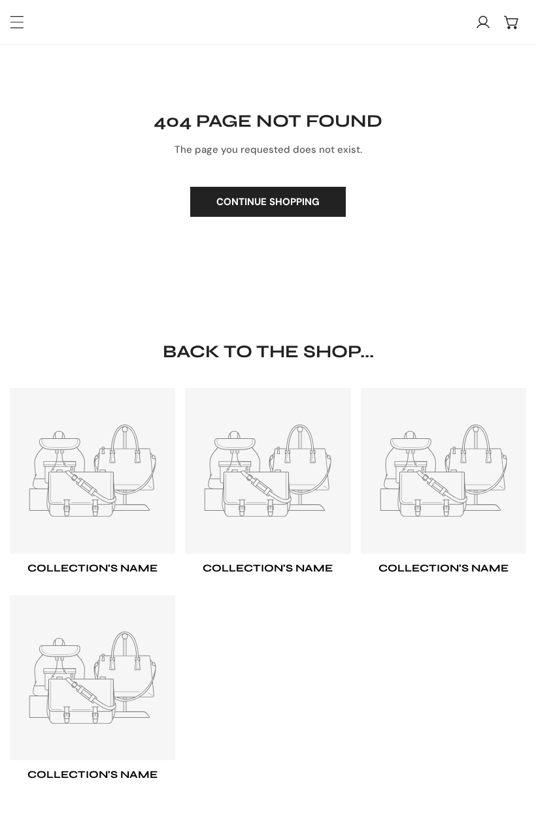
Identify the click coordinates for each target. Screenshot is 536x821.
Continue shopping (268, 201)
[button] (511, 22)
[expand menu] (17, 22)
